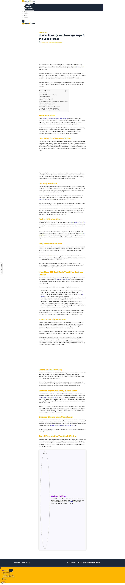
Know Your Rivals (44, 93)
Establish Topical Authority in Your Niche (50, 106)
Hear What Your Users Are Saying (48, 94)
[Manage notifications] (2, 583)
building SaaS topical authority (47, 397)
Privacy (28, 562)
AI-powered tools (47, 256)
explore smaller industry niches (77, 222)
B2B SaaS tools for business (61, 279)
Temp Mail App (28, 6)
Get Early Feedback (45, 96)
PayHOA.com (72, 501)
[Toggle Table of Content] (66, 91)
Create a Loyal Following (46, 104)
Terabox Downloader (29, 10)
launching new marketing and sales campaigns (56, 118)
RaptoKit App (28, 4)
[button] (1, 268)
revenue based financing (45, 199)
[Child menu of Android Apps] (34, 3)
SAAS (46, 32)
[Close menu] (0, 568)
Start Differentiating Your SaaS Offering (50, 109)
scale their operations (78, 66)
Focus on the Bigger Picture (47, 103)
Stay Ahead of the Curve (46, 99)
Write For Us (16, 562)
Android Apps (5, 570)
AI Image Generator (29, 8)
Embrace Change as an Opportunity (50, 108)
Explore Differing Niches (46, 98)
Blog (25, 11)
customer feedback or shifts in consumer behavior (63, 425)
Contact (26, 17)
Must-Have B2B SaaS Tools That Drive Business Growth (53, 101)
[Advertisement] (62, 54)
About (25, 15)
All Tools (26, 13)
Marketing (41, 32)
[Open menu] (23, 21)
